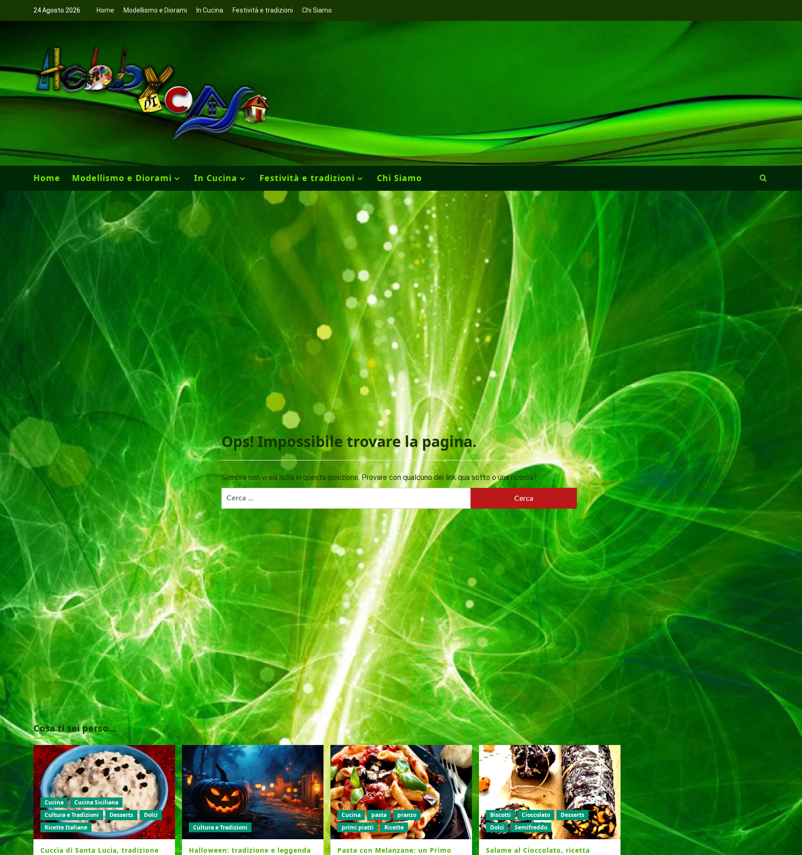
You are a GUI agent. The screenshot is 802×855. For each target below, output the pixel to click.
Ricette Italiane (66, 827)
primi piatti (358, 827)
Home (105, 10)
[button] (763, 178)
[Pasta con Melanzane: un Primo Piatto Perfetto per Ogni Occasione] (401, 792)
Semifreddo (531, 827)
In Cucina (209, 10)
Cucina (54, 802)
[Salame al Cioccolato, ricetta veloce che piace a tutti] (550, 792)
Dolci (151, 815)
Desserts (121, 815)
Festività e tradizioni (263, 10)
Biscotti (500, 815)
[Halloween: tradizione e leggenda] (252, 792)
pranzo (406, 815)
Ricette (394, 827)
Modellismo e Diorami (155, 10)
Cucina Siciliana (96, 802)
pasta (379, 815)
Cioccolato (536, 815)
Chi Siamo (317, 10)
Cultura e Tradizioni (72, 815)
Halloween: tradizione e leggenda (250, 850)
